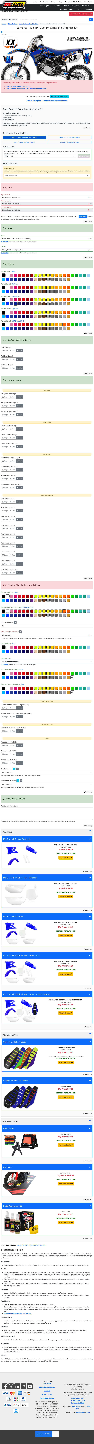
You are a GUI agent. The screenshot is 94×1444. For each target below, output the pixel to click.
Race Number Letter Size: (10, 632)
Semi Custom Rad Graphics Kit (24, 142)
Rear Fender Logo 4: (8, 525)
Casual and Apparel (66, 9)
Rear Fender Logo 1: (8, 499)
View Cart (87, 2)
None (20, 350)
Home (35, 2)
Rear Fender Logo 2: (8, 507)
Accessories (86, 6)
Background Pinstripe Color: (17, 607)
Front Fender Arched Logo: (10, 458)
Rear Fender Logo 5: (8, 534)
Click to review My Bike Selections (18, 86)
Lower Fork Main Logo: (9, 426)
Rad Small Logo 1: (7, 356)
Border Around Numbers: (12, 669)
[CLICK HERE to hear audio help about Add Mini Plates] (14, 769)
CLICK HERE (83, 217)
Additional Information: (9, 806)
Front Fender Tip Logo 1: (9, 467)
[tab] (8, 1245)
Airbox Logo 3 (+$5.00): (9, 760)
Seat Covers (75, 6)
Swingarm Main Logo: (8, 394)
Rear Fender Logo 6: (8, 543)
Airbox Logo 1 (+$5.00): (9, 742)
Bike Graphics (45, 6)
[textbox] (46, 661)
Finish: (3, 247)
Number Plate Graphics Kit (69, 142)
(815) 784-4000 (77, 1406)
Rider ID (57, 6)
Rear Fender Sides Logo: (9, 570)
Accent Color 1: (8, 272)
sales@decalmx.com (83, 1412)
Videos (53, 2)
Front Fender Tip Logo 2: (9, 475)
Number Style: (6, 658)
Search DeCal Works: (9, 20)
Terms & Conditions (47, 1398)
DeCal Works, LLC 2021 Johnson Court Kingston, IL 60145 (77, 1400)
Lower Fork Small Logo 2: (9, 443)
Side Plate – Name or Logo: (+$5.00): (13, 728)
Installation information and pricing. (17, 1313)
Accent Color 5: (12, 321)
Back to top (88, 221)
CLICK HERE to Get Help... (60, 96)
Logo (6, 350)
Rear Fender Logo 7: (8, 552)
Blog (60, 2)
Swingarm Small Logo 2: (9, 411)
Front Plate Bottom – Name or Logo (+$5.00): (16, 713)
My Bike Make (6, 201)
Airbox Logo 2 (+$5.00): (9, 751)
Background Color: (9, 592)
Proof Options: (9, 169)
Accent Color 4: (9, 309)
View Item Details (65, 1063)
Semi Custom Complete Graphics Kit (24, 137)
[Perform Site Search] (91, 19)
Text (13, 350)
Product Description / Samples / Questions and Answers (47, 101)
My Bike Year (5, 195)
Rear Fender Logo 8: (8, 561)
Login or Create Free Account (80, 14)
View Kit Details (64, 858)
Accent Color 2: (9, 284)
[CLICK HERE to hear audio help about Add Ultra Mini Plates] (17, 780)
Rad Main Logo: (6, 347)
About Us (47, 1391)
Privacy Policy (47, 1394)
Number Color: (8, 643)
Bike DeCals (12, 24)
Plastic (66, 6)
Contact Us (44, 2)
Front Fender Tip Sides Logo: (11, 484)
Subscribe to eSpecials (47, 1387)
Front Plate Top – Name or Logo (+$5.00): (15, 705)
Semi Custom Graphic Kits (28, 24)
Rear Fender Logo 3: (8, 516)
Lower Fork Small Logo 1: (9, 435)
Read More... (87, 128)
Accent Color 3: (10, 296)
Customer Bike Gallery (73, 2)
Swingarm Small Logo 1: (9, 403)
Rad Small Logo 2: (7, 365)
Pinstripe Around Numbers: (12, 684)
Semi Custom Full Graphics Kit (69, 137)
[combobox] (47, 661)
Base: (3, 235)
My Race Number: (7, 622)
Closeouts (88, 9)
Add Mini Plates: (7, 769)
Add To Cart (84, 156)
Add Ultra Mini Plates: (8, 781)
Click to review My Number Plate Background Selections (26, 88)
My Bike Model (6, 207)
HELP (79, 9)
